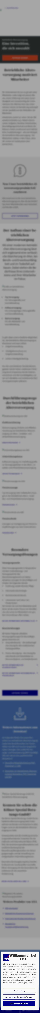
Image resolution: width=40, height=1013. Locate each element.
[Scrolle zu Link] (6, 957)
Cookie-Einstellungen (19, 991)
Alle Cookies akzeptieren (19, 1003)
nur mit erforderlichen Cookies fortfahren (19, 997)
